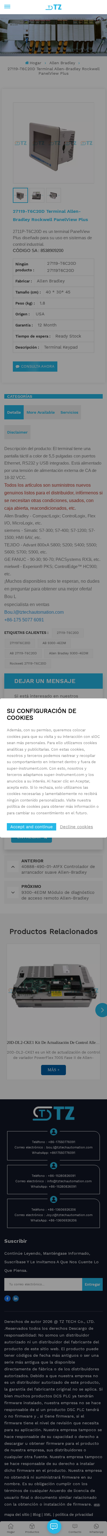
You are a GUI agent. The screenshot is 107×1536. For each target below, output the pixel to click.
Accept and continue (31, 826)
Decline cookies (76, 826)
